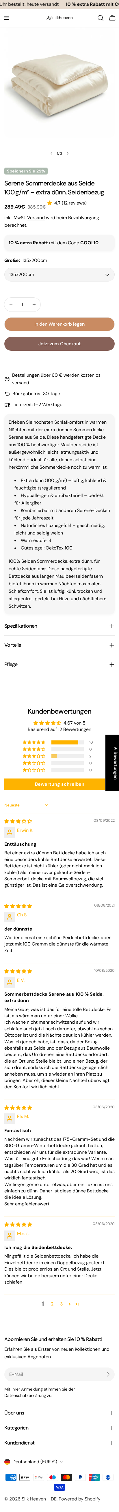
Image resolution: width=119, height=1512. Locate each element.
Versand (36, 218)
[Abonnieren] (108, 1374)
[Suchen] (100, 18)
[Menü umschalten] (6, 18)
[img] (18, 821)
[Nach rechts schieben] (67, 153)
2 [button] (52, 1304)
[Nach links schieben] (51, 153)
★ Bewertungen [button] (116, 763)
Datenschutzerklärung (25, 1395)
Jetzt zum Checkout (59, 344)
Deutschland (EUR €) (34, 1462)
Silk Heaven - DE (39, 1499)
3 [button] (61, 1304)
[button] (50, 203)
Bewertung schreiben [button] (59, 784)
